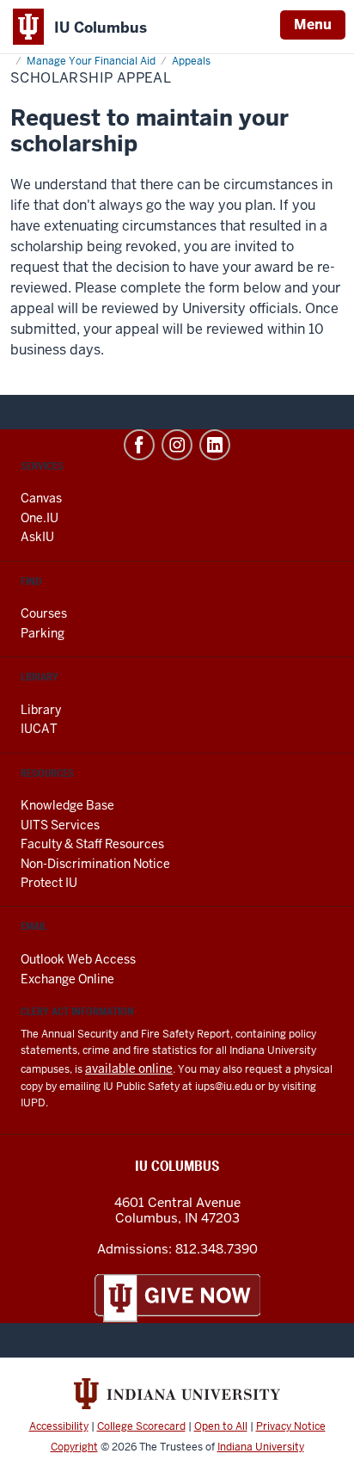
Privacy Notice (291, 1426)
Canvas (41, 498)
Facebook (139, 444)
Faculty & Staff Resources (92, 844)
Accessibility (58, 1426)
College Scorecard (141, 1426)
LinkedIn (214, 444)
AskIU (37, 537)
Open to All (220, 1426)
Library (41, 709)
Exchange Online (67, 979)
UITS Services (60, 825)
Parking (42, 633)
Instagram (177, 444)
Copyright (74, 1447)
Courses (44, 613)
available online (129, 1068)
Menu (313, 24)
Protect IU (49, 882)
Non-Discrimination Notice (95, 863)
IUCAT (39, 728)
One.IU (39, 518)
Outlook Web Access (78, 959)
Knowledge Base (67, 805)
